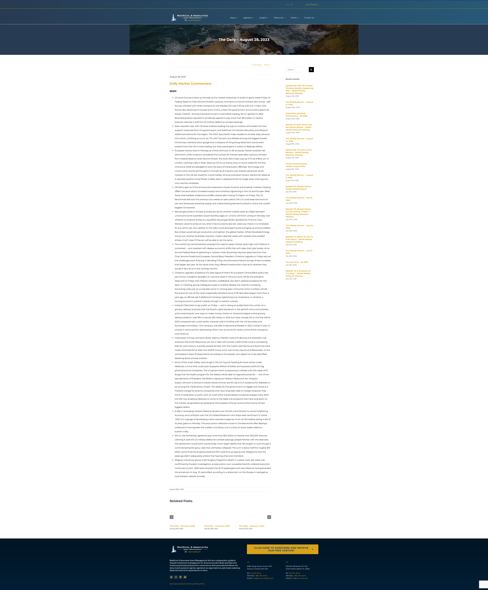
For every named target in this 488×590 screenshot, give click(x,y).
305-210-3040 (294, 573)
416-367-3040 (255, 573)
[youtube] (185, 577)
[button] (171, 517)
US (291, 4)
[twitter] (171, 577)
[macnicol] (189, 15)
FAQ (202, 584)
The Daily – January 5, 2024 (251, 526)
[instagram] (176, 577)
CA (287, 4)
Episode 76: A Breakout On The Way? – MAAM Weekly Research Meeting (298, 273)
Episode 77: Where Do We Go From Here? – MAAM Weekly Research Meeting (299, 239)
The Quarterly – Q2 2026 (297, 262)
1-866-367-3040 (261, 576)
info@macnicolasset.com (263, 578)
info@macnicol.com (299, 578)
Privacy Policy (194, 584)
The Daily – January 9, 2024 (182, 526)
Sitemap (173, 584)
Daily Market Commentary (190, 83)
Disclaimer (182, 584)
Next (266, 65)
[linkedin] (180, 577)
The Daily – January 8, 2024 (217, 526)
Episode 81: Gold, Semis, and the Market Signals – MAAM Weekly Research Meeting (299, 127)
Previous (257, 65)
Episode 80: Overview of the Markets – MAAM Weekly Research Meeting (299, 152)
